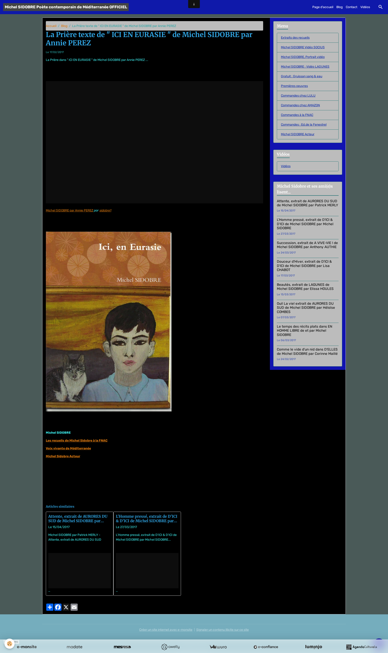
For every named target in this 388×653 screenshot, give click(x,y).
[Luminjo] (314, 647)
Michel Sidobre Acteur (63, 456)
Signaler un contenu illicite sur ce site (222, 630)
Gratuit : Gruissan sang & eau (301, 76)
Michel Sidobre (57, 498)
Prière (138, 498)
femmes (105, 498)
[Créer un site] (27, 647)
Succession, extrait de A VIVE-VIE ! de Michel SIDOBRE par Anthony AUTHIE (307, 245)
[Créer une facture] (218, 647)
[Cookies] (9, 644)
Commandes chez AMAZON (300, 105)
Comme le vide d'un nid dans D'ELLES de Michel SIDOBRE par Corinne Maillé (307, 351)
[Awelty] (170, 647)
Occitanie (89, 498)
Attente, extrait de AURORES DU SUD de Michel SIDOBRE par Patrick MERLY (77, 518)
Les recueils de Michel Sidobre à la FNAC (77, 440)
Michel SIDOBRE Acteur (297, 134)
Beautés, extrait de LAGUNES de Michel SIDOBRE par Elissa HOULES (305, 287)
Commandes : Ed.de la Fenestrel (303, 125)
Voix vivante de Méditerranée (68, 448)
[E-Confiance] (266, 647)
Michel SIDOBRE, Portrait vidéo (303, 57)
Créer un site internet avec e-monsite (165, 630)
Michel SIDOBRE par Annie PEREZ (69, 210)
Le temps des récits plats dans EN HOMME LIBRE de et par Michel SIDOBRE (304, 330)
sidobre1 (105, 210)
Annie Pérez (122, 498)
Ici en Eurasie (154, 498)
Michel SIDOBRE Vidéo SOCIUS (303, 47)
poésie (75, 498)
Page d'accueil (322, 7)
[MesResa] (122, 647)
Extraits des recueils (295, 38)
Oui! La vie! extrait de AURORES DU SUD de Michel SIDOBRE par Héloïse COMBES (306, 308)
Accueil (51, 26)
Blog (339, 7)
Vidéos (365, 7)
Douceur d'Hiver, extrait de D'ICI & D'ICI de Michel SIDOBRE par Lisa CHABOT (304, 266)
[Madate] (74, 647)
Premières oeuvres (294, 86)
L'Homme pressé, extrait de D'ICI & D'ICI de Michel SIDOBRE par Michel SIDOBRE (146, 518)
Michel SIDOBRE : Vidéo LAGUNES (305, 67)
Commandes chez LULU (298, 96)
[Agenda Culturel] (361, 647)
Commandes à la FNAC (297, 115)
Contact (351, 7)
